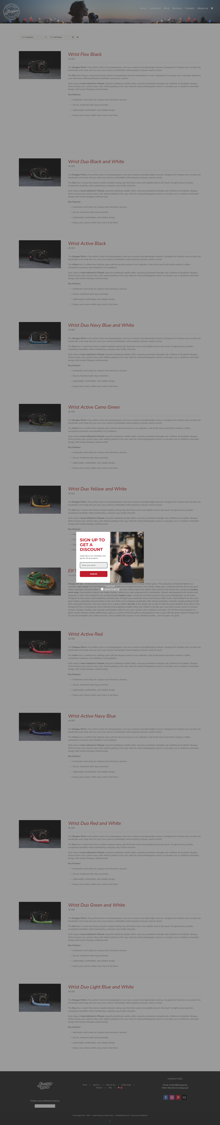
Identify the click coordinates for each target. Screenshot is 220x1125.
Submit (93, 574)
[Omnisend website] (110, 588)
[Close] (141, 534)
